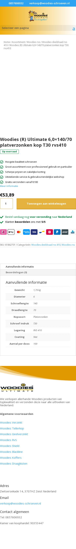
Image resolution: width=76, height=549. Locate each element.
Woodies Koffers (11, 457)
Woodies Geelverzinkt (14, 434)
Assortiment (18, 42)
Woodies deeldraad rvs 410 (46, 244)
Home (7, 42)
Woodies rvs (33, 42)
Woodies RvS (8, 440)
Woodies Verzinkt (11, 422)
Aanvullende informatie (20, 266)
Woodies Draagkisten (13, 463)
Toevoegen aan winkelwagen (46, 203)
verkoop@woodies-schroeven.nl (20, 503)
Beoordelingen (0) (16, 272)
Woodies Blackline (11, 452)
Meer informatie (9, 186)
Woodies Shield (9, 446)
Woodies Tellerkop (12, 428)
